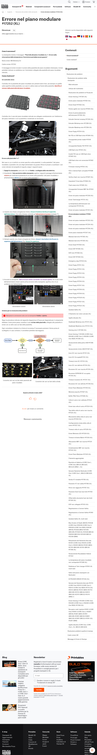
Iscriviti (38, 690)
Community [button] (87, 6)
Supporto (9, 12)
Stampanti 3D (7, 735)
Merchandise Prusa (8, 746)
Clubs (30, 740)
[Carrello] (94, 1)
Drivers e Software (73, 743)
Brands (30, 748)
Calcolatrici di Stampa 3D (61, 743)
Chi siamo (87, 735)
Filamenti (5, 742)
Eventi (44, 746)
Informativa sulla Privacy (50, 695)
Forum (44, 739)
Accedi (24, 409)
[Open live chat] (92, 750)
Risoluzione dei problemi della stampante (26, 12)
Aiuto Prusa (60, 735)
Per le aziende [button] (57, 6)
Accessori (5, 744)
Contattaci (88, 744)
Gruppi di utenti (45, 743)
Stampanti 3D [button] (17, 6)
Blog (86, 737)
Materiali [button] (29, 6)
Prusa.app (73, 737)
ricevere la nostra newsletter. (55, 686)
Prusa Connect (75, 740)
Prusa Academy (59, 738)
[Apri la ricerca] (69, 1)
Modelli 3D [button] (77, 6)
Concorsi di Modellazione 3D (32, 744)
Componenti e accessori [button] (42, 6)
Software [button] (68, 6)
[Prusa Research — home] (4, 6)
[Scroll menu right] (95, 6)
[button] (66, 36)
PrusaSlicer (74, 735)
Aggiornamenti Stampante (7, 738)
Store (30, 737)
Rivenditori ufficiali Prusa (88, 741)
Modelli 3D (32, 735)
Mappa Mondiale (45, 736)
